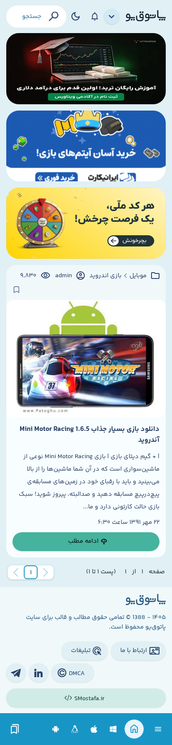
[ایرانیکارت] (86, 146)
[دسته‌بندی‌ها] (112, 17)
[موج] (86, 68)
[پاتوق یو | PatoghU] (146, 16)
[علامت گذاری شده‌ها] (15, 729)
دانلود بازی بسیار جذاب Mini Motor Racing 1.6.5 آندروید (89, 435)
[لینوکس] (75, 729)
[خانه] (134, 729)
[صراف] (86, 223)
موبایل (138, 276)
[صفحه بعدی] (16, 572)
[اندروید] (56, 729)
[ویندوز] (113, 729)
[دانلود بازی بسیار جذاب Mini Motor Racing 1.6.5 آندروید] (86, 359)
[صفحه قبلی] (45, 572)
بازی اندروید (105, 276)
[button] (31, 572)
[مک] (94, 729)
